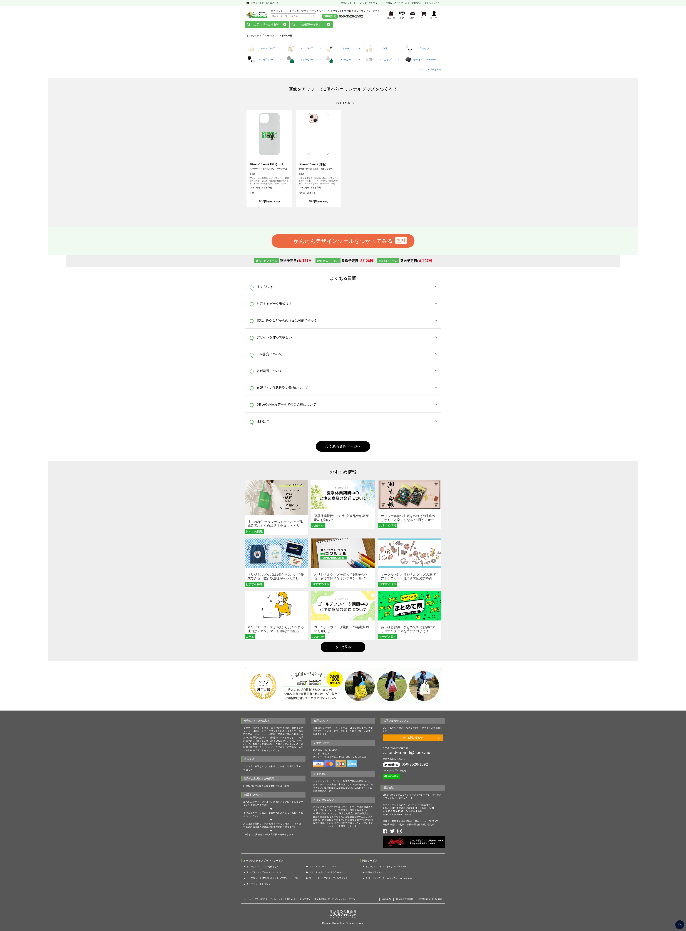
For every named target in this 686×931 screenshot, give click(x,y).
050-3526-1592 (351, 16)
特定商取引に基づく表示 (430, 899)
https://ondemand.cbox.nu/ (397, 814)
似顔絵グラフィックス (376, 872)
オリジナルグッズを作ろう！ (265, 3)
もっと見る (343, 647)
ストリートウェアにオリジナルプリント (328, 878)
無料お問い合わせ (413, 737)
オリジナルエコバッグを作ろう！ (263, 866)
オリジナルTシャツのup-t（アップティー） (386, 866)
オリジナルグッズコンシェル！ (324, 866)
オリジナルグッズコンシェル (260, 35)
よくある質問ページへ (343, 446)
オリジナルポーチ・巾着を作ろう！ (326, 872)
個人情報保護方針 (404, 899)
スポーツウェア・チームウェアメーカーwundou (389, 878)
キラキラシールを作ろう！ (259, 884)
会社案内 (386, 899)
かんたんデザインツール (256, 802)
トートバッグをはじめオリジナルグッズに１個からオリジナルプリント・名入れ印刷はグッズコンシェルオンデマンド (300, 899)
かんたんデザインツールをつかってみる (343, 241)
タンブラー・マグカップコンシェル (264, 872)
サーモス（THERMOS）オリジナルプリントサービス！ (273, 878)
